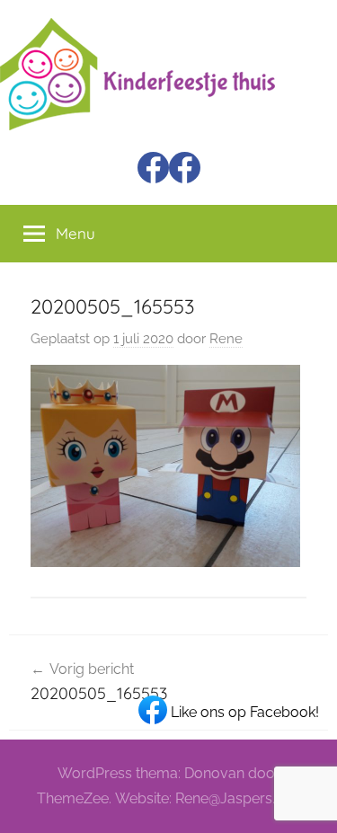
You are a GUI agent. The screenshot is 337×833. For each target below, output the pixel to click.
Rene (226, 339)
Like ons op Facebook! (243, 712)
